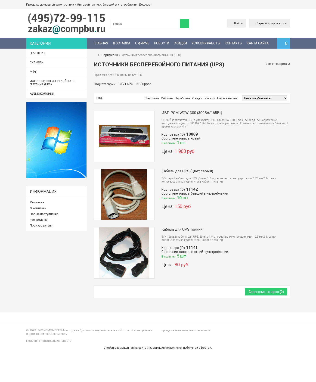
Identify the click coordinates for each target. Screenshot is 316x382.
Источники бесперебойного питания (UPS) (52, 82)
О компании (38, 208)
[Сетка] (105, 98)
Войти (238, 23)
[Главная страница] (95, 55)
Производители (41, 225)
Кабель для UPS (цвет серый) (187, 171)
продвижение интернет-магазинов (186, 330)
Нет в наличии (227, 98)
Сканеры (36, 62)
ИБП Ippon (144, 84)
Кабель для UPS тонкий (181, 229)
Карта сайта (258, 43)
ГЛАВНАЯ (101, 43)
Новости (161, 43)
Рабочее (167, 98)
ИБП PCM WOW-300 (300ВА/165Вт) (191, 113)
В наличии (152, 98)
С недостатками (203, 98)
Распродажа (38, 219)
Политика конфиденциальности (48, 340)
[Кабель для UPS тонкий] (124, 229)
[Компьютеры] (66, 33)
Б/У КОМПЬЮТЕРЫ (51, 330)
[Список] (110, 98)
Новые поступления (44, 214)
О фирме (142, 43)
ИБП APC (126, 84)
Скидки (180, 43)
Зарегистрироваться (272, 23)
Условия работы (206, 43)
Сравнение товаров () (266, 292)
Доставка (121, 43)
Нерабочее (182, 98)
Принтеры (37, 53)
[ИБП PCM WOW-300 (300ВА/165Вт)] (124, 112)
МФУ (33, 71)
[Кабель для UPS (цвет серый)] (124, 171)
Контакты (233, 43)
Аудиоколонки (42, 93)
